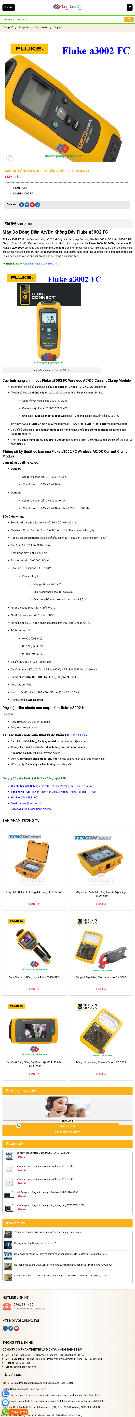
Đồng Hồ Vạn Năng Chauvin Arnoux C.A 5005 (101, 977)
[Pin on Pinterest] (32, 204)
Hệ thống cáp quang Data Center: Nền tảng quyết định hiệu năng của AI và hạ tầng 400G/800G (63, 1264)
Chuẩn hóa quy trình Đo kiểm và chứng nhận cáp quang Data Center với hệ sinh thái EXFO (61, 1254)
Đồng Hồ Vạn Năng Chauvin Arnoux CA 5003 (101, 1062)
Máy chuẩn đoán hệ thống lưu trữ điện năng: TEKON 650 (101, 894)
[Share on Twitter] (27, 204)
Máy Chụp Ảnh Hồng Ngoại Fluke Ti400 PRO (34, 977)
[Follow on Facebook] (5, 1328)
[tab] (67, 223)
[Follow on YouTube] (16, 1328)
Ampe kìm (59, 27)
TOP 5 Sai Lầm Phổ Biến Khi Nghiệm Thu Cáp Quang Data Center (48, 1232)
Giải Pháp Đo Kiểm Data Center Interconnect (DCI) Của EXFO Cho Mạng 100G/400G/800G (60, 1275)
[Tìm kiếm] (129, 19)
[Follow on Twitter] (10, 1328)
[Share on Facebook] (21, 204)
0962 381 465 (67, 1126)
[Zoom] (9, 158)
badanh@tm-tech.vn (67, 1132)
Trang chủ (7, 27)
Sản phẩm (24, 27)
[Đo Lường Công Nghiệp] (67, 7)
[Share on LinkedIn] (37, 204)
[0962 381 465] (5, 1411)
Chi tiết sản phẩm (18, 223)
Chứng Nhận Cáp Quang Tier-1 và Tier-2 (35, 1243)
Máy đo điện (41, 27)
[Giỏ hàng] (130, 7)
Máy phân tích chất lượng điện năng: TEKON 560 (34, 892)
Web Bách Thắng (74, 1415)
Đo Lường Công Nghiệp (37, 809)
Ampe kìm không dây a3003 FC (40, 263)
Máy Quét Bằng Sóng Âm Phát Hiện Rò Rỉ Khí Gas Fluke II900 (34, 1064)
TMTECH (77, 735)
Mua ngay (13, 884)
